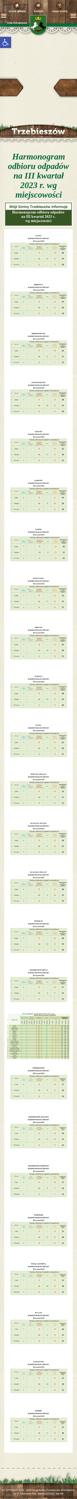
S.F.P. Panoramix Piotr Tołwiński (30, 1493)
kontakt (38, 11)
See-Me (59, 1493)
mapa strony (60, 11)
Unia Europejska (17, 22)
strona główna (17, 11)
